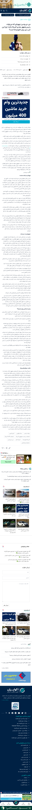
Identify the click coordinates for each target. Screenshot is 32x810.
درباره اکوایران (24, 782)
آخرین (29, 644)
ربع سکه (14, 15)
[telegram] (15, 713)
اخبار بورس (25, 747)
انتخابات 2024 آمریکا (9, 436)
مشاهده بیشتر (5, 668)
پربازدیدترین (23, 644)
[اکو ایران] (25, 10)
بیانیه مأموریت (24, 785)
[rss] (6, 713)
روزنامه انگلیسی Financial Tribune (19, 726)
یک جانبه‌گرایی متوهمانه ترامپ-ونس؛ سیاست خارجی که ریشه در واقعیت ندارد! (15, 472)
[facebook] (12, 713)
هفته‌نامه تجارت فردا (22, 733)
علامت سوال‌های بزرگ (24, 64)
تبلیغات (25, 777)
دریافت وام (16, 122)
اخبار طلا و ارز (25, 750)
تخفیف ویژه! (8, 462)
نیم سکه (28, 15)
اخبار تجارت (25, 752)
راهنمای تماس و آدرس (22, 780)
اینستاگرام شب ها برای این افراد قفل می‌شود (21, 648)
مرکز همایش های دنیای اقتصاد (20, 728)
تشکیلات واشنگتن (26, 443)
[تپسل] (2, 98)
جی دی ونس (10, 439)
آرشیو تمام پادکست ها (23, 771)
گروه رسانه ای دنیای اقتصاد (21, 718)
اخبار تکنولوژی (25, 764)
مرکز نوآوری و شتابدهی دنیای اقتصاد (19, 738)
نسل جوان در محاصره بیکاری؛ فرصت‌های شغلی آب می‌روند (18, 651)
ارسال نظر (6, 605)
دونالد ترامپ (27, 433)
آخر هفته (26, 767)
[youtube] (19, 713)
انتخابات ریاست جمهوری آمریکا (23, 436)
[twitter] (22, 713)
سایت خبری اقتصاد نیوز (22, 723)
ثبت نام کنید (11, 799)
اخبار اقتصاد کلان (24, 745)
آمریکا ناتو (18, 439)
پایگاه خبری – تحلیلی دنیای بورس (19, 730)
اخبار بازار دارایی (24, 757)
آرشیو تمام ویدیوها (24, 769)
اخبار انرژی (26, 755)
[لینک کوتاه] (9, 448)
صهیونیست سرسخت (24, 59)
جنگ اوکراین (19, 433)
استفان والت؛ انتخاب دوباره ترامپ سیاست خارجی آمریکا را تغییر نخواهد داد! (16, 480)
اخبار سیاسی (25, 762)
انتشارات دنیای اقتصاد (22, 735)
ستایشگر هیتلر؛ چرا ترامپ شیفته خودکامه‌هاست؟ (18, 476)
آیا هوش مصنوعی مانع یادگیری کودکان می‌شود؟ (20, 655)
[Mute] (20, 462)
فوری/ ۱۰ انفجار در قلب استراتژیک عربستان (21, 659)
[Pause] (18, 462)
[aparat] (9, 713)
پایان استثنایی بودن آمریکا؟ (23, 61)
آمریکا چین (11, 433)
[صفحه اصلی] (16, 802)
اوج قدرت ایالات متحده (23, 56)
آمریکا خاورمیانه (26, 439)
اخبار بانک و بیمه (24, 759)
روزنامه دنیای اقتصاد (22, 721)
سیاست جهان (24, 19)
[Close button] (31, 793)
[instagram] (25, 713)
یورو (2, 15)
